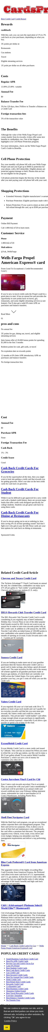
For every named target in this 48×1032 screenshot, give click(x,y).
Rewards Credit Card (14, 984)
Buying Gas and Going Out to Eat (20, 963)
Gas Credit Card (12, 973)
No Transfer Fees (13, 1000)
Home (3, 946)
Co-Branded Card (13, 986)
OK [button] (6, 1027)
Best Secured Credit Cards (17, 975)
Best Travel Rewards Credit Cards (20, 993)
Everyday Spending (14, 995)
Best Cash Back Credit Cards (18, 970)
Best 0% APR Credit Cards (17, 961)
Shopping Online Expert (16, 991)
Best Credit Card (8, 19)
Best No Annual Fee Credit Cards (19, 977)
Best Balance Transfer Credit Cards (20, 998)
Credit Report (20, 19)
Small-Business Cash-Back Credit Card (22, 959)
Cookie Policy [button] (10, 1021)
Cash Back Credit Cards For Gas (22, 946)
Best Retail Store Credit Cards (18, 982)
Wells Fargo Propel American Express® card (22, 947)
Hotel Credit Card (13, 979)
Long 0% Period (12, 966)
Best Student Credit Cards (16, 968)
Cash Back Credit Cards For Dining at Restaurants (20, 514)
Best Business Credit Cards (17, 989)
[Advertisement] (24, 389)
